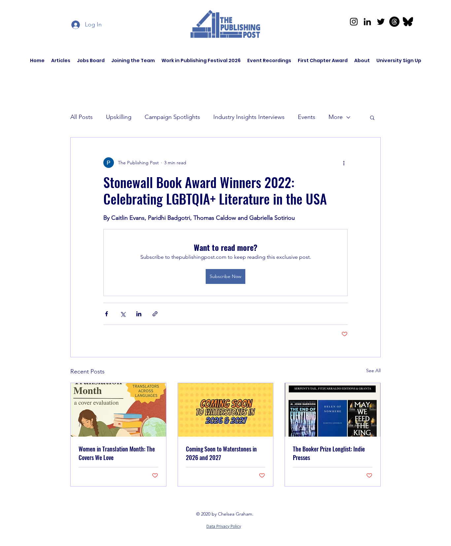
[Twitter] (381, 22)
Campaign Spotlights (172, 117)
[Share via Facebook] (106, 314)
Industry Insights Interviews (249, 117)
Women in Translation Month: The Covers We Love (117, 453)
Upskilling (118, 117)
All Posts (81, 117)
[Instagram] (354, 22)
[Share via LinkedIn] (139, 314)
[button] (372, 117)
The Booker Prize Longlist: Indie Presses (329, 453)
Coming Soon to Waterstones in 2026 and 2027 (221, 453)
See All (373, 370)
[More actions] (344, 163)
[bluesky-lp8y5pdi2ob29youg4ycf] (408, 22)
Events (306, 117)
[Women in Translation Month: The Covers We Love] (118, 410)
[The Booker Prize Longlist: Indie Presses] (332, 410)
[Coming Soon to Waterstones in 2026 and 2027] (225, 410)
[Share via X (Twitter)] (123, 314)
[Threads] (394, 22)
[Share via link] (155, 314)
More (336, 117)
